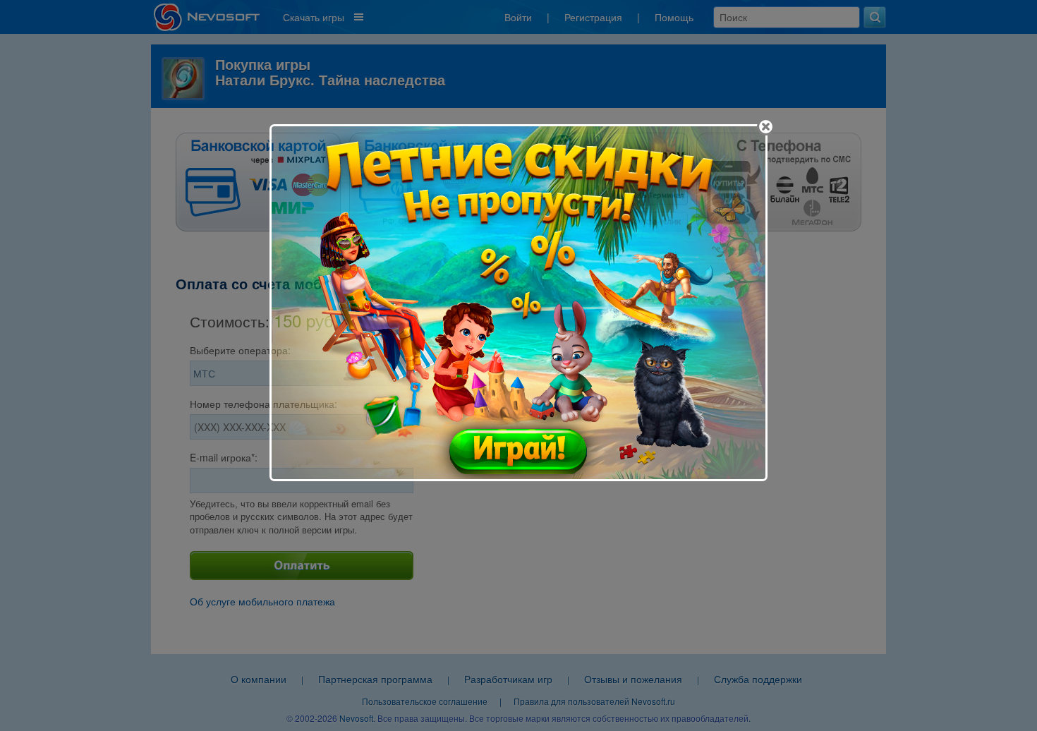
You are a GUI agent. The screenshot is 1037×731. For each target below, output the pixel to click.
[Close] (766, 126)
